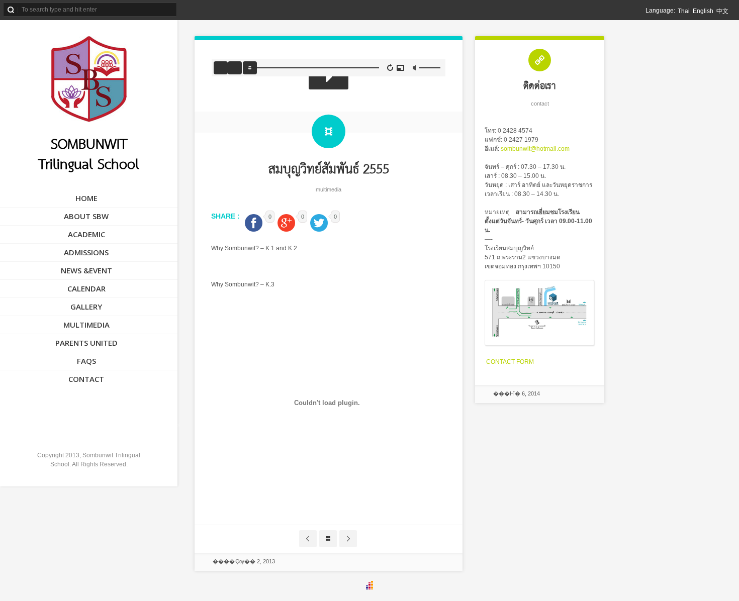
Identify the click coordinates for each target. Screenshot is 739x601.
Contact (86, 379)
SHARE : (226, 216)
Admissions (86, 252)
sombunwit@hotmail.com (535, 148)
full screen (400, 68)
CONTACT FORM (510, 361)
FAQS (86, 361)
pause (235, 67)
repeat (390, 67)
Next (348, 538)
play (328, 76)
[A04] (539, 343)
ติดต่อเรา (539, 86)
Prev (308, 538)
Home (86, 198)
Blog (328, 538)
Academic (86, 234)
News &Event (86, 270)
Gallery (86, 307)
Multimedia (86, 325)
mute (415, 68)
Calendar (86, 288)
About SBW (86, 216)
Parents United (86, 343)
